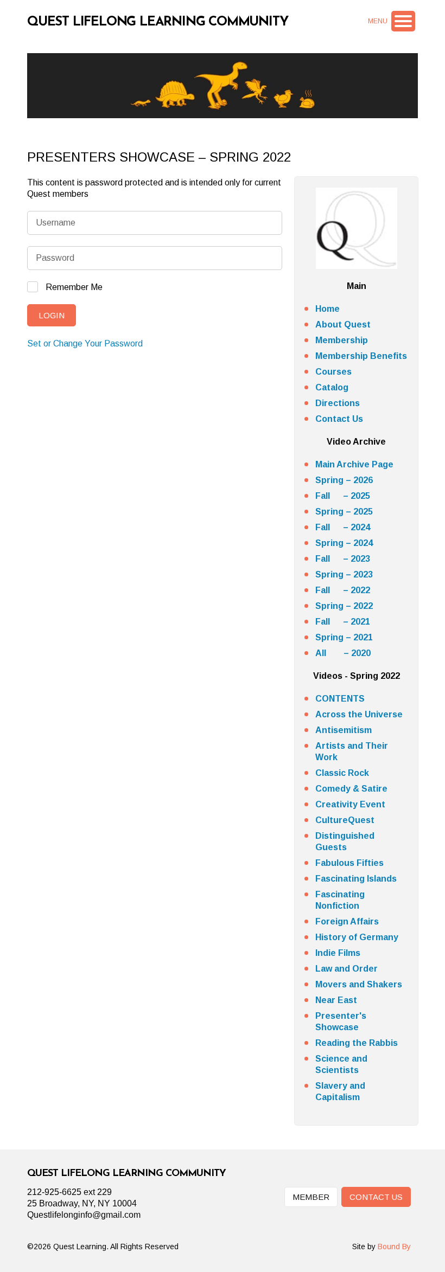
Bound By (394, 1246)
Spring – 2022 (344, 606)
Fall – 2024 (342, 527)
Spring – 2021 (344, 637)
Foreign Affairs (347, 921)
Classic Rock (342, 773)
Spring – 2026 (344, 480)
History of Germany (356, 937)
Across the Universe (359, 714)
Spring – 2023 (344, 574)
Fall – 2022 (342, 590)
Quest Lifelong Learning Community (157, 22)
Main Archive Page (354, 464)
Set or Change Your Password (85, 343)
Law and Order (346, 968)
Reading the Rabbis (356, 1043)
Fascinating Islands (356, 878)
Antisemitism (343, 730)
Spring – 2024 (344, 543)
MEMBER (311, 1197)
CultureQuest (344, 820)
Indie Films (337, 953)
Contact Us (339, 418)
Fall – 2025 (342, 495)
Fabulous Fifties (349, 863)
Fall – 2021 (342, 621)
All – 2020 (343, 653)
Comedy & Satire (351, 788)
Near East (336, 1000)
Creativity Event (350, 804)
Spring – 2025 (344, 511)
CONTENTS (340, 698)
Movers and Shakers (358, 984)
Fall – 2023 (342, 558)
